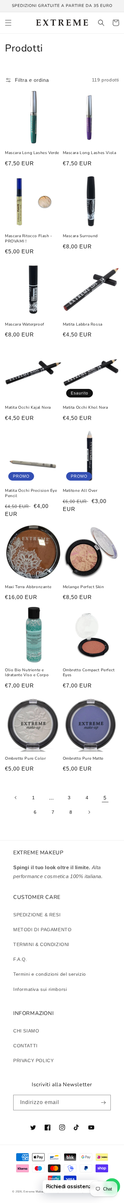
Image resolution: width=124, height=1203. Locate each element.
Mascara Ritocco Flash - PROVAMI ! (28, 239)
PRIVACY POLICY (33, 1060)
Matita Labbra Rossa (83, 324)
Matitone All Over (80, 490)
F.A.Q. (20, 959)
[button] (8, 23)
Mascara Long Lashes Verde (32, 152)
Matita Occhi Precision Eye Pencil (31, 493)
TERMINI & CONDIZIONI (41, 944)
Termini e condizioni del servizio (49, 974)
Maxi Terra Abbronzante (28, 587)
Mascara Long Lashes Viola (89, 152)
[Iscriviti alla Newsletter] (103, 1102)
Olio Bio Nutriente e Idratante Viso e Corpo (27, 673)
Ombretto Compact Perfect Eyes (89, 673)
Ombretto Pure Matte (83, 758)
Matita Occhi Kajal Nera (28, 407)
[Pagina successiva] (89, 812)
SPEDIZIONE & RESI (37, 914)
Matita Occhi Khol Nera (85, 407)
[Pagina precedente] (16, 797)
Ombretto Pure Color (25, 758)
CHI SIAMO (26, 1030)
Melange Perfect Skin (83, 587)
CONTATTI (25, 1045)
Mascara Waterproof (24, 324)
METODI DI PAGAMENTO (42, 929)
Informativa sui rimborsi (40, 989)
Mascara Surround (80, 236)
